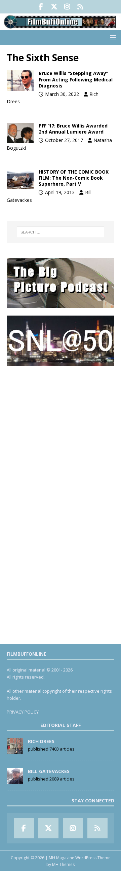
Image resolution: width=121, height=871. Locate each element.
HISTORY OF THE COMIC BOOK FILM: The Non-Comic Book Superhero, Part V (74, 178)
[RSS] (80, 6)
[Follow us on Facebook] (41, 6)
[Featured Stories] (20, 179)
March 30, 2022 (62, 94)
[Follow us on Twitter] (54, 6)
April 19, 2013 (60, 192)
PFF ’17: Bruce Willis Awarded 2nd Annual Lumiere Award (73, 128)
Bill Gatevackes (49, 771)
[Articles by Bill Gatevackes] (15, 780)
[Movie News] (20, 80)
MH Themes (63, 864)
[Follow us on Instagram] (67, 6)
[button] (111, 37)
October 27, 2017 (64, 140)
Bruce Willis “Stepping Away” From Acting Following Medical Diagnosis (76, 79)
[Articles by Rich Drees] (15, 750)
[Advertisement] (60, 434)
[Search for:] (60, 232)
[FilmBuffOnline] (60, 26)
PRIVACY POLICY (23, 712)
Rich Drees (41, 741)
